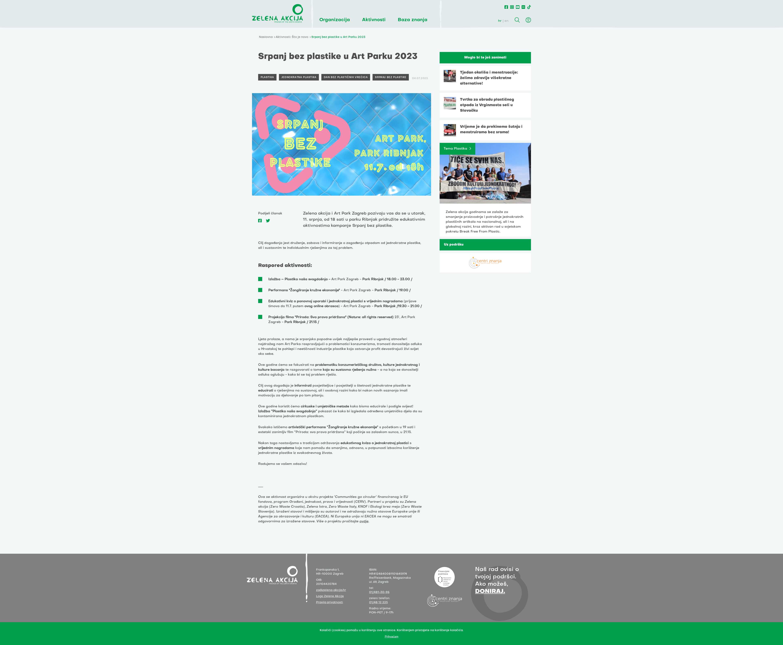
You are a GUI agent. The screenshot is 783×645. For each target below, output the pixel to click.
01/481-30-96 (379, 592)
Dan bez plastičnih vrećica (346, 77)
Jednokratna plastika (298, 77)
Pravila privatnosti (329, 602)
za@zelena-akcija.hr (331, 590)
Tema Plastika (455, 148)
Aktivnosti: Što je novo (292, 37)
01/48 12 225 (378, 602)
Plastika (267, 77)
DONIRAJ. (490, 591)
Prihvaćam (391, 636)
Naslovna (266, 37)
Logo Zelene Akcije (330, 596)
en (506, 21)
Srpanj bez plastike (390, 77)
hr (500, 21)
